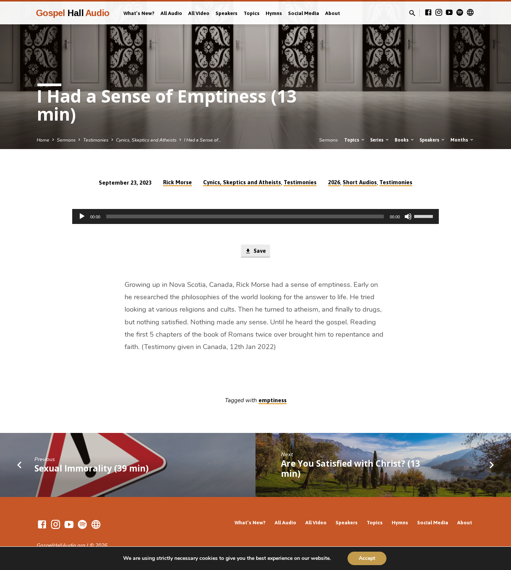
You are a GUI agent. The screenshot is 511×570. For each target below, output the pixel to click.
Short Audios (360, 182)
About (332, 13)
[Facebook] (428, 12)
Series (377, 140)
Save (259, 251)
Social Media (303, 13)
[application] (255, 216)
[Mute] (408, 216)
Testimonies (95, 140)
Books (402, 140)
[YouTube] (449, 12)
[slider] (424, 215)
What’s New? (138, 13)
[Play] (82, 216)
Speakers (226, 13)
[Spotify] (460, 12)
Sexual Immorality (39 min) (91, 468)
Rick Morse (177, 182)
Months (459, 140)
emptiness (272, 400)
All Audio (171, 13)
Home (43, 140)
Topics (252, 13)
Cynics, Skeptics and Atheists (146, 140)
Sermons (66, 140)
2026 (334, 182)
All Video (198, 13)
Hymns (274, 13)
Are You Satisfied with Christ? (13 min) (350, 468)
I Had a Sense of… (202, 140)
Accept (367, 558)
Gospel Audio (72, 13)
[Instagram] (439, 12)
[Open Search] (412, 13)
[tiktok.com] (470, 12)
